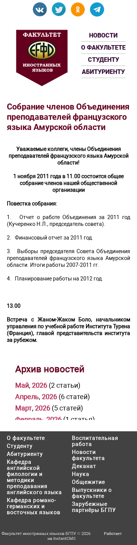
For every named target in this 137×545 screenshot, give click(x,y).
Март (23, 408)
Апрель (27, 397)
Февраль (29, 419)
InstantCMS (64, 538)
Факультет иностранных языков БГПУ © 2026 (46, 533)
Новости (103, 35)
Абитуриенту (103, 71)
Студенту (103, 59)
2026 (39, 385)
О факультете (103, 47)
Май (22, 385)
